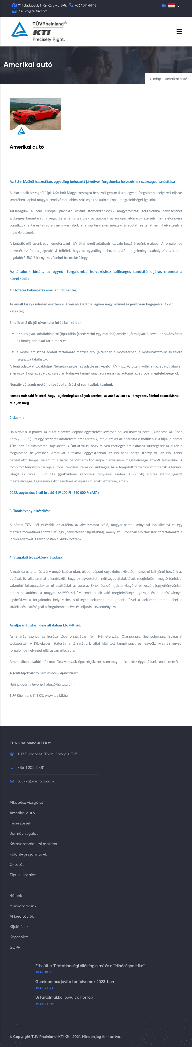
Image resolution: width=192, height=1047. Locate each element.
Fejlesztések (20, 823)
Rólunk (16, 896)
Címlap (155, 79)
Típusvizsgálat (23, 875)
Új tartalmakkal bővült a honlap (64, 997)
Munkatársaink (23, 906)
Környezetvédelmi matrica (33, 844)
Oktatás (17, 865)
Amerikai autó (22, 813)
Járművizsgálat (24, 833)
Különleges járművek (28, 854)
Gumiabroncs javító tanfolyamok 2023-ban (74, 982)
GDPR (15, 947)
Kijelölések (19, 927)
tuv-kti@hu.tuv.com (35, 781)
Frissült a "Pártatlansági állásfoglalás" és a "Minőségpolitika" (90, 966)
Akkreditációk (22, 916)
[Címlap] (39, 31)
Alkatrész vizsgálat (26, 802)
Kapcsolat (19, 937)
